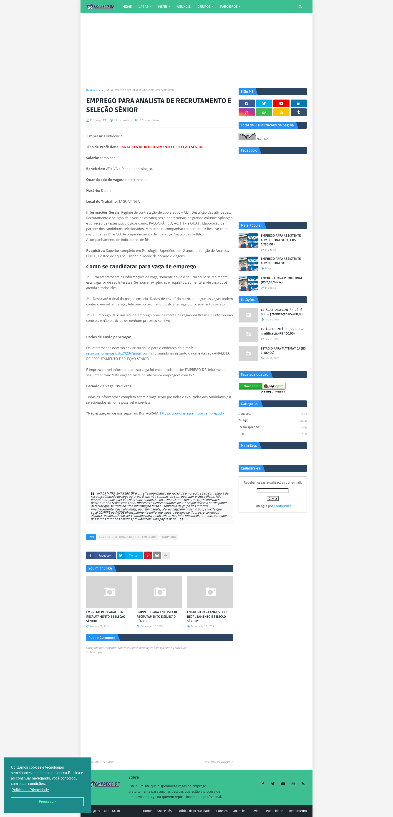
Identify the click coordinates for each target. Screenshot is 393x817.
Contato (222, 811)
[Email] (157, 555)
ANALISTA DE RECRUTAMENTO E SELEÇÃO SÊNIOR (140, 90)
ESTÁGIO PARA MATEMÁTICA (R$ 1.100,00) (283, 351)
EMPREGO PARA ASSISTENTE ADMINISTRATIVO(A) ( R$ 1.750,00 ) (281, 240)
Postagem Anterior (101, 762)
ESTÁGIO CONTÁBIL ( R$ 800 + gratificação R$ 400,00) (282, 331)
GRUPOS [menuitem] (203, 7)
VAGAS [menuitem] (143, 7)
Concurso (273, 414)
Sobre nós (164, 811)
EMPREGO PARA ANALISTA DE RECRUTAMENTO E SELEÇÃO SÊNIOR (106, 616)
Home (147, 811)
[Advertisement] (196, 50)
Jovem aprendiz (273, 427)
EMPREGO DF (112, 811)
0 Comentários (149, 120)
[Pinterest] (148, 555)
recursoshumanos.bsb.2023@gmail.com (117, 353)
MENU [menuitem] (162, 7)
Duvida (255, 811)
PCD (273, 434)
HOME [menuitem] (127, 7)
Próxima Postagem (218, 762)
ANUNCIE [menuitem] (184, 7)
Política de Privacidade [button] (30, 790)
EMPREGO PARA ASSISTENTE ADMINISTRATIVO (281, 261)
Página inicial (94, 90)
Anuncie (239, 811)
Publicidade (274, 811)
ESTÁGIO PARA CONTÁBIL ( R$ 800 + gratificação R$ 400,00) (282, 312)
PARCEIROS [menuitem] (229, 7)
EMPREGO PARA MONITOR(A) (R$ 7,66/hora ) (281, 280)
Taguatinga (169, 537)
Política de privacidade (194, 811)
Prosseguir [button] (47, 801)
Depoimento (298, 811)
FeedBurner (282, 506)
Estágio (273, 420)
